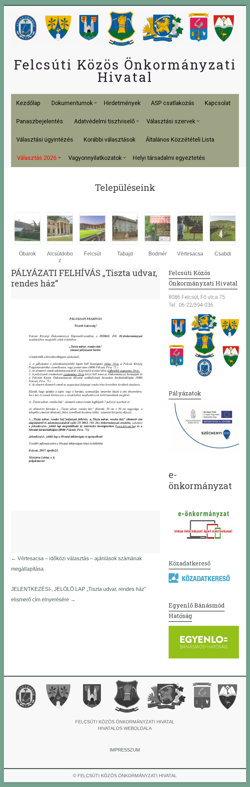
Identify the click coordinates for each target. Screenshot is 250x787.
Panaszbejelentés (39, 121)
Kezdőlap (28, 103)
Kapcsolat (217, 103)
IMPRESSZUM (125, 749)
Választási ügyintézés (44, 139)
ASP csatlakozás (172, 103)
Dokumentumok (72, 103)
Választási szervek (170, 121)
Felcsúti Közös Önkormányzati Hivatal (125, 70)
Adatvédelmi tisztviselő (104, 121)
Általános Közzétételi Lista (180, 139)
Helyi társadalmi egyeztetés (169, 157)
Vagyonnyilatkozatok (95, 157)
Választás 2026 (37, 157)
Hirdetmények (122, 103)
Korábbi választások (109, 139)
